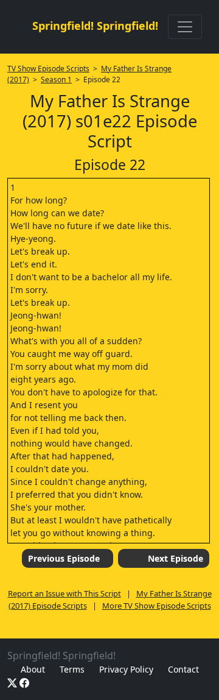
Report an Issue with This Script (64, 593)
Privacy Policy (126, 669)
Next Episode (175, 558)
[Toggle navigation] (185, 27)
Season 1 (56, 79)
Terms (72, 669)
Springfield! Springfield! (95, 25)
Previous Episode (64, 558)
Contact (183, 669)
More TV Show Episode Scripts (156, 605)
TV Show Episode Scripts (48, 68)
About (33, 669)
